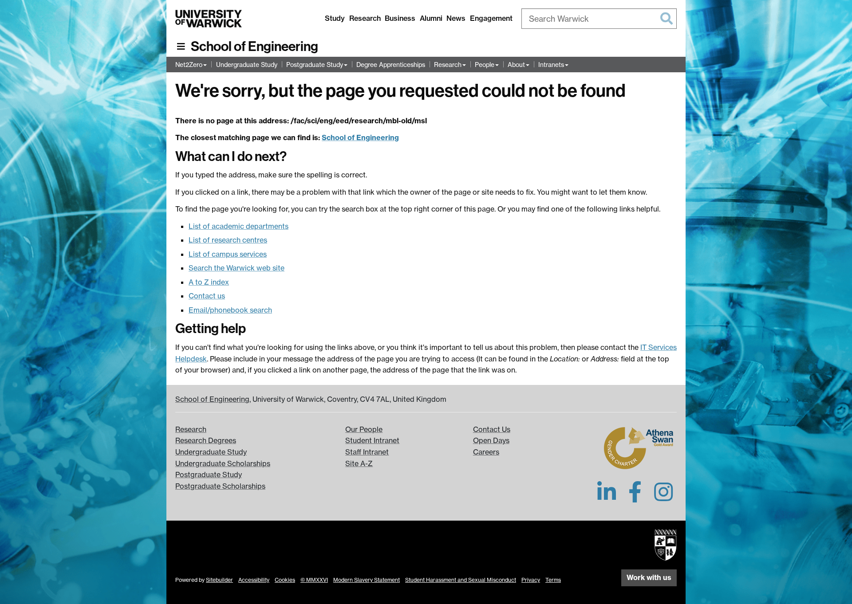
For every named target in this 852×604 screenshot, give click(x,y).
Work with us (649, 577)
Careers (486, 451)
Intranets (551, 64)
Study (335, 18)
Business (400, 18)
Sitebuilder (219, 580)
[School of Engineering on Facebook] (635, 497)
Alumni (431, 18)
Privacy (530, 580)
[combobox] (599, 18)
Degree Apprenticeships (390, 64)
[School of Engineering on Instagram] (663, 497)
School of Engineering (254, 47)
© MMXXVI (314, 580)
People (484, 64)
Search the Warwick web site (236, 267)
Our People (364, 429)
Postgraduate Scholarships (220, 486)
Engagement (491, 18)
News (455, 18)
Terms (553, 580)
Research (365, 18)
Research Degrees (205, 440)
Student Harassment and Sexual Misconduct (460, 580)
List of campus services (228, 254)
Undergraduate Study (246, 64)
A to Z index (209, 282)
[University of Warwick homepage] (208, 18)
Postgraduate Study (314, 64)
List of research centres (228, 239)
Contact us (207, 295)
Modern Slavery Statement (366, 580)
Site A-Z (359, 463)
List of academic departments (238, 226)
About (516, 64)
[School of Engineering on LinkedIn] (606, 497)
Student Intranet (372, 440)
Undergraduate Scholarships (222, 463)
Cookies (285, 580)
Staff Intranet (367, 451)
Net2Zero (188, 64)
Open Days (491, 440)
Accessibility (253, 580)
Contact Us (491, 429)
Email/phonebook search (230, 310)
